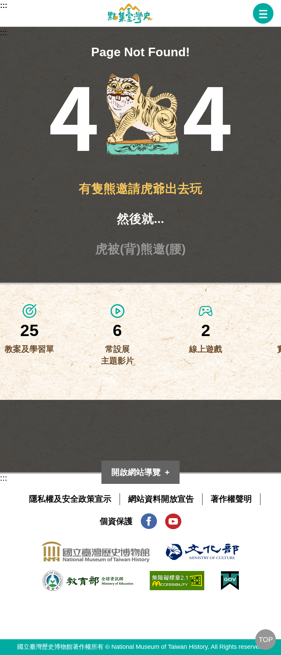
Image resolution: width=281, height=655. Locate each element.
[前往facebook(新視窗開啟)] (149, 519)
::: (3, 5)
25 (29, 330)
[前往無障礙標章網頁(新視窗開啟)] (177, 576)
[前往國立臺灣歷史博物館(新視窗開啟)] (95, 547)
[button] (263, 13)
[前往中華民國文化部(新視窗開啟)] (202, 549)
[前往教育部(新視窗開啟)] (87, 576)
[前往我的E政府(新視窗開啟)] (230, 576)
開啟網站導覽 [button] (136, 472)
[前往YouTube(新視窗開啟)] (173, 519)
